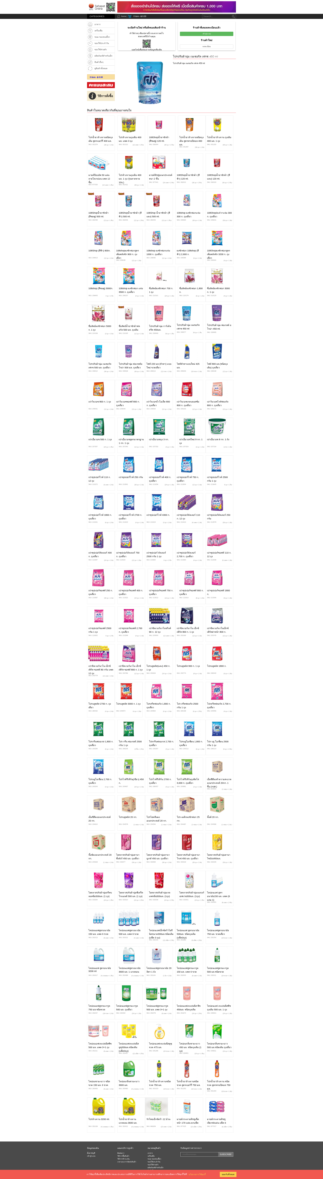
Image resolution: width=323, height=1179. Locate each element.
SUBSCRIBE (226, 1154)
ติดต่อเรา (120, 1153)
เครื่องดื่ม (151, 1156)
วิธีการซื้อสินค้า (123, 1156)
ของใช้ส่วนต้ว (153, 1164)
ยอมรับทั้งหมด (228, 1174)
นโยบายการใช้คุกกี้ (197, 1174)
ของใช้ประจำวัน (154, 1161)
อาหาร (150, 1153)
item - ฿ (96, 77)
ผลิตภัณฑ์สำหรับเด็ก (155, 1167)
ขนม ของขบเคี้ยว (154, 1159)
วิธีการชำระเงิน (123, 1159)
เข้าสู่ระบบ (207, 34)
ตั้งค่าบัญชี (91, 1153)
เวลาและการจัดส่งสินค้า (126, 1161)
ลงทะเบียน (207, 46)
